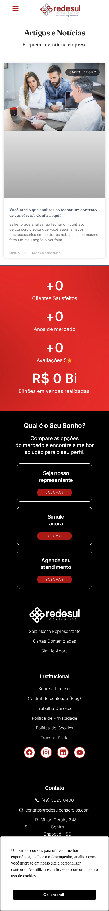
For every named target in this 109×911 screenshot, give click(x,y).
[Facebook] (29, 684)
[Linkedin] (63, 684)
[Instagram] (46, 684)
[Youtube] (79, 684)
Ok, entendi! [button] (54, 895)
